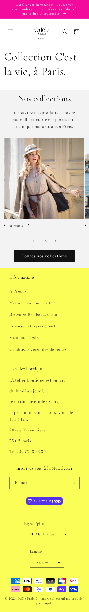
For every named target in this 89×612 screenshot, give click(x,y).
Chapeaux (14, 225)
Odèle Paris (26, 598)
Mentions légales (24, 337)
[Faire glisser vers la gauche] (33, 241)
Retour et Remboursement (33, 314)
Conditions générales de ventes (38, 349)
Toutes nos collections (44, 256)
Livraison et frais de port (32, 326)
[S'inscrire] (73, 483)
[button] (10, 31)
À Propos (18, 291)
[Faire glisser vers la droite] (55, 241)
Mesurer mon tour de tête (32, 303)
